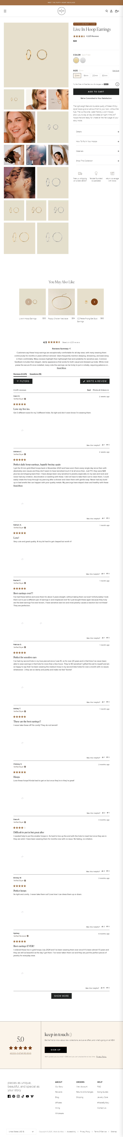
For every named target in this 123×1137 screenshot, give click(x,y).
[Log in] (111, 11)
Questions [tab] (35, 375)
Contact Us (101, 1108)
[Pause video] (5, 141)
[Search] (106, 11)
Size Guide (116, 70)
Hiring (57, 1108)
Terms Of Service (100, 1132)
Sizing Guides (102, 1092)
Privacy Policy (85, 1132)
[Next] (94, 302)
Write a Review (98, 382)
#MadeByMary (103, 1103)
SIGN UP (56, 1050)
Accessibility (71, 1132)
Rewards (58, 1092)
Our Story (59, 1087)
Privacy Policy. (101, 1057)
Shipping (79, 1097)
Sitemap (114, 1132)
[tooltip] (70, 349)
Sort (89, 390)
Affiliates (58, 1103)
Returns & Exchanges (84, 1092)
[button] (61, 368)
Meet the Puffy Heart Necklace (61, 2)
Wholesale (59, 1113)
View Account (81, 1087)
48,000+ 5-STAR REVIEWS (20, 1053)
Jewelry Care (102, 1097)
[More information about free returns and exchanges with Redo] (117, 84)
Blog (57, 1097)
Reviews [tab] (20, 375)
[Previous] (28, 302)
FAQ (99, 1087)
